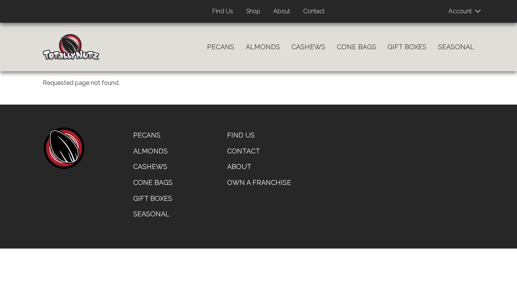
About (281, 11)
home (63, 148)
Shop (253, 11)
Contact (314, 11)
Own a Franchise (259, 182)
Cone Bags (356, 47)
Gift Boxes (407, 47)
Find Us (222, 11)
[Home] (71, 47)
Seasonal (456, 47)
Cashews (308, 47)
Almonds (263, 47)
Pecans (220, 47)
